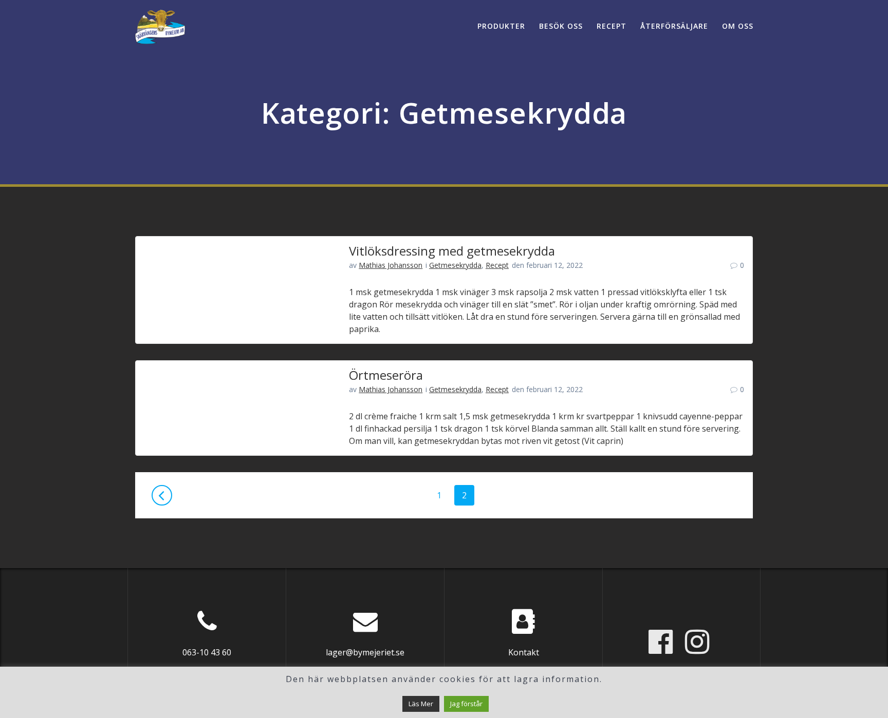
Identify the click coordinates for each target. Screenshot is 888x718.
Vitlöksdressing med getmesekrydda (452, 250)
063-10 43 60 (206, 652)
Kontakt (523, 652)
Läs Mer (421, 703)
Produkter (501, 26)
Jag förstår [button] (466, 703)
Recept (611, 26)
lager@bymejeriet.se (365, 652)
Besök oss (561, 26)
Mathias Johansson (390, 265)
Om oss (737, 26)
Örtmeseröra (386, 374)
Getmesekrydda (455, 265)
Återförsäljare (674, 26)
